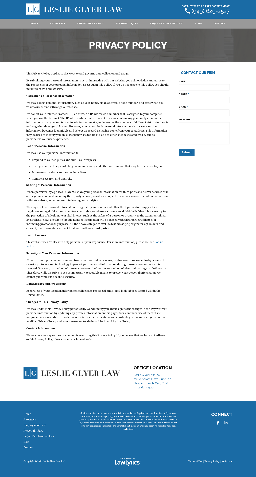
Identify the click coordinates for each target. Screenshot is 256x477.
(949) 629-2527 (211, 11)
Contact (220, 23)
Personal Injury (126, 23)
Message (185, 119)
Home (34, 23)
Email (183, 107)
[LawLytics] (128, 462)
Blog (198, 23)
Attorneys (57, 23)
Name (183, 81)
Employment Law (89, 23)
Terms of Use (195, 461)
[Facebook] (217, 422)
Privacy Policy (212, 461)
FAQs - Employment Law (166, 23)
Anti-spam (227, 461)
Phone (184, 94)
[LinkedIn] (226, 422)
